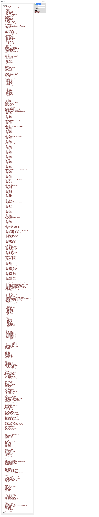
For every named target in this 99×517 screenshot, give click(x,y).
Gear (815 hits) (6, 510)
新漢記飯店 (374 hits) (8, 443)
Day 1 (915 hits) (9, 218)
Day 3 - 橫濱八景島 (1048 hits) (11, 293)
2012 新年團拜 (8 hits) (9, 16)
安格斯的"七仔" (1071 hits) (9, 104)
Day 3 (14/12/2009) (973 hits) (11, 267)
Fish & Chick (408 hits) (9, 435)
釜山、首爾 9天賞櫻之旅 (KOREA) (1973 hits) (12, 217)
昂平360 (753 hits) (8, 370)
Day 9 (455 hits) (9, 167)
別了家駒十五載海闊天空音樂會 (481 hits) (12, 405)
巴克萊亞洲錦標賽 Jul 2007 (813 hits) (11, 391)
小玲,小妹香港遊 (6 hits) (9, 18)
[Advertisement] (40, 29)
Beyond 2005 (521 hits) (9, 406)
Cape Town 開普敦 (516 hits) (11, 337)
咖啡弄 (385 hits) (8, 438)
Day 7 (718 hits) (9, 155)
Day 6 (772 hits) (9, 222)
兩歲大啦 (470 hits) (9, 93)
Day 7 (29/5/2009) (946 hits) (11, 276)
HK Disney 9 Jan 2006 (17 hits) (10, 72)
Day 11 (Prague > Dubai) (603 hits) (12, 235)
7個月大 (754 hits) (9, 99)
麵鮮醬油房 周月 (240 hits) (9, 470)
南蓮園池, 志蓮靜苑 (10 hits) (10, 67)
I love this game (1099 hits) (9, 390)
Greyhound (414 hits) (9, 436)
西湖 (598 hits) (9, 321)
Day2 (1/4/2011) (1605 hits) (11, 240)
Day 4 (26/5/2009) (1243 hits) (11, 274)
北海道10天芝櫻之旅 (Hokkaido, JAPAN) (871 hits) (13, 159)
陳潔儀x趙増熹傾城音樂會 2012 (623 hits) (12, 399)
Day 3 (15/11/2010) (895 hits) (11, 249)
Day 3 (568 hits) (9, 145)
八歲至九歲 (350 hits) (9, 80)
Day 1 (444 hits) (9, 137)
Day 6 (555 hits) (9, 131)
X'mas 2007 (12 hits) (8, 387)
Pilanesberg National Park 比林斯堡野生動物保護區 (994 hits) (16, 341)
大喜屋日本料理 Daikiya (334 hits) (11, 480)
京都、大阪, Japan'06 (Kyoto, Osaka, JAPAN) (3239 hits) (15, 329)
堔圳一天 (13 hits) (8, 386)
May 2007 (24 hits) (9, 65)
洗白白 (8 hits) (8, 40)
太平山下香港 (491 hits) (9, 375)
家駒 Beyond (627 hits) (9, 430)
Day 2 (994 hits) (9, 199)
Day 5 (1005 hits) (9, 206)
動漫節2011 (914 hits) (9, 418)
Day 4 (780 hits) (9, 173)
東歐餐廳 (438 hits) (8, 432)
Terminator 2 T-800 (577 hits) (10, 422)
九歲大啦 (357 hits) (9, 79)
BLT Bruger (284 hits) (9, 464)
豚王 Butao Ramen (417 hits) (10, 491)
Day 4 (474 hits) (9, 264)
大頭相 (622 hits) (9, 89)
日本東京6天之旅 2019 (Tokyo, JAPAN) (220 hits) (13, 109)
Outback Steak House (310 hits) (10, 486)
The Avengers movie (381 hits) (10, 415)
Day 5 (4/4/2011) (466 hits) (10, 243)
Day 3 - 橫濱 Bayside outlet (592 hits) (12, 294)
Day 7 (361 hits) (9, 132)
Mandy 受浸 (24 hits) (8, 53)
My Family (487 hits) (7, 6)
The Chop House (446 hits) (10, 441)
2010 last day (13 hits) (9, 382)
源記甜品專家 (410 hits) (9, 453)
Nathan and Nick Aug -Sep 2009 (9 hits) (12, 34)
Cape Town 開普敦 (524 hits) (11, 332)
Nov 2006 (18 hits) (8, 68)
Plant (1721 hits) (7, 348)
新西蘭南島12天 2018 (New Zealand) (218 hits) (13, 110)
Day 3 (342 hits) (9, 114)
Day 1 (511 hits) (9, 112)
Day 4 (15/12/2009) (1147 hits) (11, 268)
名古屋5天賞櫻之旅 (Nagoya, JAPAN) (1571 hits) (13, 179)
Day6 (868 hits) (9, 190)
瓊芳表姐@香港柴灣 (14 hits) (10, 49)
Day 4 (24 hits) (8, 29)
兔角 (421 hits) (7, 485)
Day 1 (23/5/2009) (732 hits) (11, 271)
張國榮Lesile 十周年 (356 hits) (10, 397)
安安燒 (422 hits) (8, 442)
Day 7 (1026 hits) (9, 214)
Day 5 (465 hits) (9, 124)
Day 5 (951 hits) (9, 213)
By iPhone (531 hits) (9, 237)
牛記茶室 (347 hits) (8, 444)
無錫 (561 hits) (8, 308)
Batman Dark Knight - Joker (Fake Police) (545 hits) (14, 424)
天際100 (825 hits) (8, 358)
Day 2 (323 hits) (9, 122)
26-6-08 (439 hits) (9, 106)
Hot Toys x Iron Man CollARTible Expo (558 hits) (13, 423)
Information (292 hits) (10, 201)
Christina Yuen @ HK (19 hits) (10, 23)
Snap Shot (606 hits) (10, 345)
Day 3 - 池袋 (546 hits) (10, 295)
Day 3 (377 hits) (9, 123)
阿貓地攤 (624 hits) (8, 105)
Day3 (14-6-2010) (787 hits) (11, 259)
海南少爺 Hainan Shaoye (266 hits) (11, 504)
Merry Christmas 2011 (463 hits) (10, 417)
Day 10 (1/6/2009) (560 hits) (11, 279)
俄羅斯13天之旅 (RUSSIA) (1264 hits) (11, 185)
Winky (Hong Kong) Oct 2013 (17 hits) (12, 7)
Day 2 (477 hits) (9, 113)
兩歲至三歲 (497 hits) (9, 92)
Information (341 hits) (10, 178)
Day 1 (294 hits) (9, 160)
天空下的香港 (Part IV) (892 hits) (10, 362)
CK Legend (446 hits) (9, 496)
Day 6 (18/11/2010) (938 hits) (11, 251)
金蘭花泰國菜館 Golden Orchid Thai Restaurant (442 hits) (15, 461)
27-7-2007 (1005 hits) (10, 393)
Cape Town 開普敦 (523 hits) (11, 336)
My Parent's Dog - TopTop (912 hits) (11, 102)
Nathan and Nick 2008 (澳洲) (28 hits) (11, 51)
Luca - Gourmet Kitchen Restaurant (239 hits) (13, 476)
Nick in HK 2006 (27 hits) (9, 71)
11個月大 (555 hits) (9, 96)
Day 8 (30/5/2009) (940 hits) (11, 277)
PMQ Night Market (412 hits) (10, 356)
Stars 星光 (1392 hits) (8, 395)
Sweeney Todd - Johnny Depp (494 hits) (12, 416)
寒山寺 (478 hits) (10, 313)
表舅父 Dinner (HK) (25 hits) (10, 52)
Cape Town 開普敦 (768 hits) (11, 339)
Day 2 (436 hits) (9, 138)
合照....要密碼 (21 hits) (10, 245)
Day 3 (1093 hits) (9, 204)
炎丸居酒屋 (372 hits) (8, 440)
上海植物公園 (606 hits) (11, 324)
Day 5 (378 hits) (9, 147)
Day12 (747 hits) (9, 195)
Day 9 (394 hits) (9, 224)
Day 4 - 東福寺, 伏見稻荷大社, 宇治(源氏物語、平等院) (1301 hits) (17, 284)
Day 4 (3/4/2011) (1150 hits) (11, 242)
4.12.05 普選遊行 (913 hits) (9, 373)
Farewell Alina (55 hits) (9, 50)
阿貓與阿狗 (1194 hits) (9, 103)
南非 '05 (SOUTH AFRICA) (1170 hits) (11, 330)
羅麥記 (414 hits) (8, 445)
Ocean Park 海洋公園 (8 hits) (11, 11)
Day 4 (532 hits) (9, 153)
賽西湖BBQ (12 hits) (8, 383)
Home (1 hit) (8, 13)
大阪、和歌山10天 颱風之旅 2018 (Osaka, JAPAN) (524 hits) (15, 111)
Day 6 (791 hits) (9, 207)
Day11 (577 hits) (9, 194)
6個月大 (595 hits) (9, 100)
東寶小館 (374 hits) (8, 508)
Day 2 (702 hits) (9, 262)
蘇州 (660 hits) (8, 312)
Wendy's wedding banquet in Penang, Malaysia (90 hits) (15, 26)
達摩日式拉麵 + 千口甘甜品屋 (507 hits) (11, 494)
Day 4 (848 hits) (9, 183)
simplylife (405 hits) (8, 448)
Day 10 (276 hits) (9, 134)
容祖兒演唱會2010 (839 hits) (10, 401)
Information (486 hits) (10, 225)
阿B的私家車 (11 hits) (10, 42)
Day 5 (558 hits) (9, 140)
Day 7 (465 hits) (9, 117)
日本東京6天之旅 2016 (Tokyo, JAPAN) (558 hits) (13, 143)
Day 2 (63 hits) (8, 28)
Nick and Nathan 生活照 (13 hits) (11, 33)
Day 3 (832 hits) (9, 172)
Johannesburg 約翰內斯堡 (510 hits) (12, 343)
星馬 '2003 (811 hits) (8, 347)
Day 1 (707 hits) (9, 209)
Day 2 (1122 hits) (9, 181)
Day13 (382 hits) (9, 196)
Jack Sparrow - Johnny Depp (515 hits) (12, 414)
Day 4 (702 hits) (9, 220)
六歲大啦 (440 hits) (9, 85)
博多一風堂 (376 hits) (8, 487)
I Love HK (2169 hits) (8, 355)
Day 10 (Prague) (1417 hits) (11, 234)
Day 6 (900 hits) (9, 174)
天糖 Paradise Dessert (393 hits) (10, 460)
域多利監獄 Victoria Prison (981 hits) (11, 371)
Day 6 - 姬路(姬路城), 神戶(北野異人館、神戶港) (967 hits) (15, 286)
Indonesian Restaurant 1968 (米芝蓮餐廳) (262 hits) (14, 472)
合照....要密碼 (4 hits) (9, 301)
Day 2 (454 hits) (9, 161)
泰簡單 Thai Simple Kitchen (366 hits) (11, 498)
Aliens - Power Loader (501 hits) (11, 420)
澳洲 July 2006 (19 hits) (9, 69)
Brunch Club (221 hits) (9, 465)
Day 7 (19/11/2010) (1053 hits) (11, 252)
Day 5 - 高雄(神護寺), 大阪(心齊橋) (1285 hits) (14, 285)
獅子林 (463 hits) (10, 314)
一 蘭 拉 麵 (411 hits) (8, 454)
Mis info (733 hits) (9, 255)
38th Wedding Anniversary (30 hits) (11, 73)
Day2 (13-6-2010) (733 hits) (11, 258)
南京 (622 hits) (8, 305)
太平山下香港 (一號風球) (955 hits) (11, 378)
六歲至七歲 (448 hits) (9, 84)
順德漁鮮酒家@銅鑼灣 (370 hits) (10, 501)
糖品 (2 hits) (8, 9)
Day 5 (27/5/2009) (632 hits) (11, 275)
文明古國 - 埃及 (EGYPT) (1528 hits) (11, 246)
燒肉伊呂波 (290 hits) (8, 468)
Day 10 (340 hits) (9, 168)
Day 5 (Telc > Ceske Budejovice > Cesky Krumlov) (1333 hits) (17, 230)
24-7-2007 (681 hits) (9, 392)
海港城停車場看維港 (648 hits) (10, 376)
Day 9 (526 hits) (9, 157)
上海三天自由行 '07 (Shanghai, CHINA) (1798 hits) (13, 300)
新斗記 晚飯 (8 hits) (9, 12)
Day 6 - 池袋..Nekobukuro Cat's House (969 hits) (14, 299)
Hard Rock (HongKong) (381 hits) (11, 495)
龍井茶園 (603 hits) (10, 320)
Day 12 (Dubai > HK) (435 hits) (11, 236)
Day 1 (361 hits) (9, 170)
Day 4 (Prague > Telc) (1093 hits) (12, 229)
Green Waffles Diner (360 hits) (10, 447)
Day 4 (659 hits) (9, 139)
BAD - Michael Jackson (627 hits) (11, 421)
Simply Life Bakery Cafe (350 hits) (11, 484)
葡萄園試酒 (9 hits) (9, 39)
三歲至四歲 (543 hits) (9, 90)
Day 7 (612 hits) (9, 165)
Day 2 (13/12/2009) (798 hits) (11, 266)
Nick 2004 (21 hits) (8, 77)
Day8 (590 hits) (9, 192)
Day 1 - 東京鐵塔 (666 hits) (10, 290)
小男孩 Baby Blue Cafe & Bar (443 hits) (12, 434)
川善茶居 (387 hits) (8, 437)
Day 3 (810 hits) (9, 211)
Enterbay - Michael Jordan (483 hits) (11, 412)
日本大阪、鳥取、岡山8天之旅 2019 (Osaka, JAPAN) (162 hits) (15, 107)
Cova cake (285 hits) (8, 477)
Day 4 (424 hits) (9, 146)
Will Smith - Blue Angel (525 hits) (11, 428)
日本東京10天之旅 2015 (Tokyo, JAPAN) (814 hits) (13, 149)
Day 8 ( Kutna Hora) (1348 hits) (11, 233)
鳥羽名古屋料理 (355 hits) (9, 490)
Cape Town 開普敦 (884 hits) (11, 331)
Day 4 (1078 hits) (9, 205)
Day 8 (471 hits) (9, 133)
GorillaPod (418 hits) (9, 511)
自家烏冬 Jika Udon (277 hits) (10, 506)
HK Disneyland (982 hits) (9, 367)
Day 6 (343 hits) (9, 141)
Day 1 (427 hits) (9, 121)
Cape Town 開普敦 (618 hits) (11, 334)
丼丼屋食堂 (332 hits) (8, 481)
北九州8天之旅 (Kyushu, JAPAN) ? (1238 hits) (13, 208)
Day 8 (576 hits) (9, 176)
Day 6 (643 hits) (9, 164)
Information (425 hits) (10, 197)
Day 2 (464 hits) (9, 151)
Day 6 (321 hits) (9, 116)
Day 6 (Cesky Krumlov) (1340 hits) (12, 231)
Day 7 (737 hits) (9, 223)
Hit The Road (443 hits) (9, 433)
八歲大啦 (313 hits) (9, 81)
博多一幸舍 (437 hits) (8, 450)
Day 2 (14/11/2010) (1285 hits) (11, 248)
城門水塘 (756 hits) (8, 357)
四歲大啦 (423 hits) (9, 88)
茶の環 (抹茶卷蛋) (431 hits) (10, 451)
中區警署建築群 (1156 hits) (9, 360)
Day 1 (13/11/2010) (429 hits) (11, 247)
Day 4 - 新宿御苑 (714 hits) (10, 296)
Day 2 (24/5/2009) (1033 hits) (11, 272)
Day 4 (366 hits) (9, 163)
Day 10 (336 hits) (9, 119)
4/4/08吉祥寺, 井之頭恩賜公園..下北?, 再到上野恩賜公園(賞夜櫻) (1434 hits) (18, 298)
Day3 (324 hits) (9, 129)
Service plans (37, 12)
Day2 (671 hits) (9, 187)
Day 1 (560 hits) (9, 261)
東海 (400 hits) (7, 488)
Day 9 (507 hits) (9, 177)
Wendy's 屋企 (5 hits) (10, 43)
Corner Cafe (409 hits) (9, 459)
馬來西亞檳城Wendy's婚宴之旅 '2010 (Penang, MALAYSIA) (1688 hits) (17, 260)
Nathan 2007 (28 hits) (9, 62)
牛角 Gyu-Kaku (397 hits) (9, 493)
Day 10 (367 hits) (9, 158)
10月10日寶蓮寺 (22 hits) (9, 22)
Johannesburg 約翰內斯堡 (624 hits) (12, 342)
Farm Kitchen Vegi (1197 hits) (10, 499)
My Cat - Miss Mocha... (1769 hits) (11, 78)
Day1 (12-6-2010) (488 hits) (11, 257)
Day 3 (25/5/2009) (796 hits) (11, 273)
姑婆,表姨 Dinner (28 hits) (9, 63)
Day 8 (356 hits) (9, 215)
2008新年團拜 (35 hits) (9, 54)
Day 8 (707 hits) (9, 166)
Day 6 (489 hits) (9, 154)
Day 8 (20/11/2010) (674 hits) (11, 253)
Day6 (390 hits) (9, 148)
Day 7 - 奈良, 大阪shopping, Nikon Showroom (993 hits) (16, 287)
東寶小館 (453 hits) (8, 456)
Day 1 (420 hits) (9, 144)
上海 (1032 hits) (9, 322)
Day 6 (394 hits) (9, 125)
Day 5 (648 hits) (9, 221)
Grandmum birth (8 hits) (9, 15)
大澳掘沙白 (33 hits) (8, 388)
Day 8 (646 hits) (9, 156)
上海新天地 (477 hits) (10, 326)
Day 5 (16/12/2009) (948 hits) (11, 269)
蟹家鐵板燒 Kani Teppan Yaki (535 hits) (12, 458)
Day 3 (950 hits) (9, 219)
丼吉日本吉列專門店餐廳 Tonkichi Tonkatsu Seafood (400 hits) (16, 505)
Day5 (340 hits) (9, 130)
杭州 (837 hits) (8, 317)
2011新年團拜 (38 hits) (9, 19)
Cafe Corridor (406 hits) (9, 449)
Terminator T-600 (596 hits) (10, 425)
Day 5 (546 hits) (9, 115)
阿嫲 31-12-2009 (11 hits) (9, 31)
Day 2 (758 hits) (9, 210)
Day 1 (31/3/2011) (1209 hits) (11, 239)
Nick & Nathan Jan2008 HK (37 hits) (11, 56)
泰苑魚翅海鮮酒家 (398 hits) (10, 497)
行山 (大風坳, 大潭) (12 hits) (10, 384)
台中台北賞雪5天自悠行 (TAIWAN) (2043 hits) (12, 238)
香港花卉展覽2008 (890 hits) (10, 351)
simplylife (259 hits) (8, 467)
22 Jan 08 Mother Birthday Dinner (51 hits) (12, 55)
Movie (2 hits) (8, 61)
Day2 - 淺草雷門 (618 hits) (10, 292)
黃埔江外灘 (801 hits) (10, 327)
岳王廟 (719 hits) (10, 319)
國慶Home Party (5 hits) (9, 385)
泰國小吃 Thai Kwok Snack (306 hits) (11, 475)
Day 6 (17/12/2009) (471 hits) (11, 270)
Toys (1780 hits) (7, 408)
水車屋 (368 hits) (8, 507)
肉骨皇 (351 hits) (8, 489)
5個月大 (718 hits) (9, 101)
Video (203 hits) (9, 135)
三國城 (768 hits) (10, 309)
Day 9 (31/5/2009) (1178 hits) (11, 278)
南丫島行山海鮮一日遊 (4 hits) (10, 381)
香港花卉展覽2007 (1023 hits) (10, 352)
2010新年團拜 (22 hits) (9, 24)
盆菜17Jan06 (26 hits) (9, 70)
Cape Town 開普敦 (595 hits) (11, 333)
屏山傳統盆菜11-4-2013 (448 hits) (11, 463)
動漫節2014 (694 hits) (9, 409)
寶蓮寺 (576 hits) (8, 353)
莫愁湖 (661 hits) (10, 306)
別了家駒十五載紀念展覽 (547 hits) (11, 404)
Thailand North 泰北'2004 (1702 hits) (11, 346)
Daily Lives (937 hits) (10, 94)
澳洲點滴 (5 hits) (8, 17)
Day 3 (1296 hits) (9, 182)
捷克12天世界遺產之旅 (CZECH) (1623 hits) (12, 226)
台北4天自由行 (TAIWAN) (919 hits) (11, 256)
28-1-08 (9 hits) (9, 60)
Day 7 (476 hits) (9, 142)
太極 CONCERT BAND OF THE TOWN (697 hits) (13, 398)
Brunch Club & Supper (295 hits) (11, 471)
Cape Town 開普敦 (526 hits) (11, 335)
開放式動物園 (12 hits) (10, 45)
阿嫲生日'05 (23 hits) (8, 76)
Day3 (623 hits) (9, 188)
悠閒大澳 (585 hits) (8, 361)
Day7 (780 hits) (9, 191)
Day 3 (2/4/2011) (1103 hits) (11, 241)
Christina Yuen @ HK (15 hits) (10, 21)
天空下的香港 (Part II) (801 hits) (10, 364)
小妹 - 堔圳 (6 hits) (8, 35)
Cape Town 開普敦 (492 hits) (11, 338)
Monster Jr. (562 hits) (9, 427)
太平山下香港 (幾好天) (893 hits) (10, 377)
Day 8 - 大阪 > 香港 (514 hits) (11, 288)
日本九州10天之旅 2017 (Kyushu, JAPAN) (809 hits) (14, 126)
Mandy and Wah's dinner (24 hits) (11, 14)
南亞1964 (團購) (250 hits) (9, 466)
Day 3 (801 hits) (9, 263)
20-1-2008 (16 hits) (9, 58)
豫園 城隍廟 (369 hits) (11, 325)
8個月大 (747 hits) (9, 98)
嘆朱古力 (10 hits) (9, 46)
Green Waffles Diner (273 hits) (10, 473)
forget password (37, 11)
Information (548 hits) (10, 184)
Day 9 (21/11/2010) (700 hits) (11, 254)
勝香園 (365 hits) (8, 446)
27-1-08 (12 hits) (9, 59)
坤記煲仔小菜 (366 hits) (9, 452)
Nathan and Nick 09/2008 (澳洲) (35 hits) (12, 48)
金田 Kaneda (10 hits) (10, 37)
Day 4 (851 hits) (9, 212)
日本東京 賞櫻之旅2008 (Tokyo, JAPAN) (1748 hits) (14, 289)
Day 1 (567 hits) (9, 180)
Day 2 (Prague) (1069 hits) (10, 228)
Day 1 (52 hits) (8, 27)
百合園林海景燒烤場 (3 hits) (9, 389)
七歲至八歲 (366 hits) (9, 82)
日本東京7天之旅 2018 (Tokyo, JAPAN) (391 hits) (13, 120)
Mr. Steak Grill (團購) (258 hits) (10, 474)
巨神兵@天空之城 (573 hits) (10, 426)
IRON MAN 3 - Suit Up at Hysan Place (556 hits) (13, 410)
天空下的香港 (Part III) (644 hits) (10, 363)
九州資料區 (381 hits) (9, 216)
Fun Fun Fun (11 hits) (10, 366)
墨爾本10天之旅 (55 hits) (9, 36)
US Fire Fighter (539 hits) (9, 429)
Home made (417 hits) (9, 509)
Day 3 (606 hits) (9, 152)
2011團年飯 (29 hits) (8, 20)
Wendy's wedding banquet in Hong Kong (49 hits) (14, 25)
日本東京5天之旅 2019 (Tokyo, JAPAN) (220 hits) (13, 108)
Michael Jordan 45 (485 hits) (10, 411)
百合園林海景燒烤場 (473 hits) (10, 479)
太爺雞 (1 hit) (8, 10)
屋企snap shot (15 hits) (10, 41)
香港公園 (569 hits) (8, 354)
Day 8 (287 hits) (9, 118)
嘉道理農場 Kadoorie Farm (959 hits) (11, 365)
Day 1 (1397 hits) (9, 203)
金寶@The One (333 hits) (9, 503)
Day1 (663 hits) (9, 186)
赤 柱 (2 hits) (8, 8)
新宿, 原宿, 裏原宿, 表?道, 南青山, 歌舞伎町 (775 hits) (15, 297)
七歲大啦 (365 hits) (9, 83)
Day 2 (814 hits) (9, 171)
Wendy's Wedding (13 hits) (10, 32)
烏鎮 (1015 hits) (10, 318)
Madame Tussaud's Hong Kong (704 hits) (12, 400)
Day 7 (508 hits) (9, 175)
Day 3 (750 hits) (9, 162)
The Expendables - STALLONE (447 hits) (12, 419)
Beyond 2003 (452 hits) (9, 407)
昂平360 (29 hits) (8, 66)
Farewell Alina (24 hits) (9, 30)
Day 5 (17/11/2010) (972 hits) (11, 250)
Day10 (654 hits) (9, 193)
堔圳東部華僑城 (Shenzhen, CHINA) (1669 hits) (13, 244)
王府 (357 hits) (7, 502)
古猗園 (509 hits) (10, 323)
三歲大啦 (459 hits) (9, 91)
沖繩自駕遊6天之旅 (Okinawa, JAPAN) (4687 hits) (13, 202)
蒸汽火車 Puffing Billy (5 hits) (11, 38)
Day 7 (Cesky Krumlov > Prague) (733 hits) (13, 232)
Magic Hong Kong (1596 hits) (9, 374)
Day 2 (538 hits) (9, 128)
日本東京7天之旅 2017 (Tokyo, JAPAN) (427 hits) (13, 136)
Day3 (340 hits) (9, 200)
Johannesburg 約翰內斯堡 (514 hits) (12, 344)
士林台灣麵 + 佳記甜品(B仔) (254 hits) (11, 469)
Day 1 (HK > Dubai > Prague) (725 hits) (13, 227)
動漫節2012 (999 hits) (9, 413)
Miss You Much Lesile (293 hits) (10, 396)
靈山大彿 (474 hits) (10, 311)
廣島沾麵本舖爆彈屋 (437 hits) (10, 462)
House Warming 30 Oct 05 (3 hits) (11, 74)
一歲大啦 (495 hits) (9, 95)
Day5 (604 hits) (9, 189)
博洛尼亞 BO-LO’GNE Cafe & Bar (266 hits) (12, 478)
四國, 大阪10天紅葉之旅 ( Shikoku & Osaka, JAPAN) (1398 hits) (16, 169)
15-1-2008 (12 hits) (9, 57)
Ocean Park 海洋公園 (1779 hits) (10, 372)
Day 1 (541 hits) (9, 150)
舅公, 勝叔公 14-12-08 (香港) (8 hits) (11, 47)
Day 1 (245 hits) (9, 127)
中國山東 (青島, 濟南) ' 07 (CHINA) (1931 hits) (13, 302)
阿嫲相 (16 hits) (8, 75)
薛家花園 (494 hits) (10, 310)
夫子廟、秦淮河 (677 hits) (11, 307)
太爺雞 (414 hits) (8, 455)
